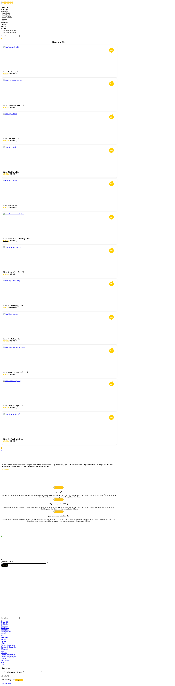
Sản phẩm (5, 577)
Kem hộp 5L (5, 628)
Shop (2, 662)
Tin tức (4, 581)
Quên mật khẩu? (6, 683)
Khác (2, 635)
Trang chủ (5, 574)
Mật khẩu (4, 676)
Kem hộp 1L (5, 630)
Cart (2, 651)
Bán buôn (5, 579)
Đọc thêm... (6, 470)
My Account (5, 660)
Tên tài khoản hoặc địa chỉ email (12, 672)
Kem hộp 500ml (6, 631)
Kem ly (3, 633)
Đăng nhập (19, 680)
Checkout (4, 653)
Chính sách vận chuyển (8, 647)
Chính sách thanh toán (8, 645)
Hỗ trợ (3, 585)
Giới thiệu (5, 575)
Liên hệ (4, 583)
